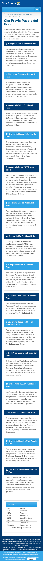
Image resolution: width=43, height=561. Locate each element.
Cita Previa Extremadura (14, 14)
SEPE (9, 518)
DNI (8, 508)
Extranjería (24, 515)
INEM (9, 513)
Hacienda (23, 510)
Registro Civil (24, 523)
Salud (9, 515)
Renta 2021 (11, 520)
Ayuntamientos (25, 525)
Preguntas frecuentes (8, 547)
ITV (8, 510)
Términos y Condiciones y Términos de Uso (24, 550)
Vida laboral (24, 520)
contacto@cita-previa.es (9, 539)
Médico (22, 508)
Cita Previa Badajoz (28, 14)
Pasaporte (23, 513)
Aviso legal (21, 547)
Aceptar (31, 559)
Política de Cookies (21, 559)
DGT (8, 523)
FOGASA (10, 525)
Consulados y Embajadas (21, 527)
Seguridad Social (26, 518)
